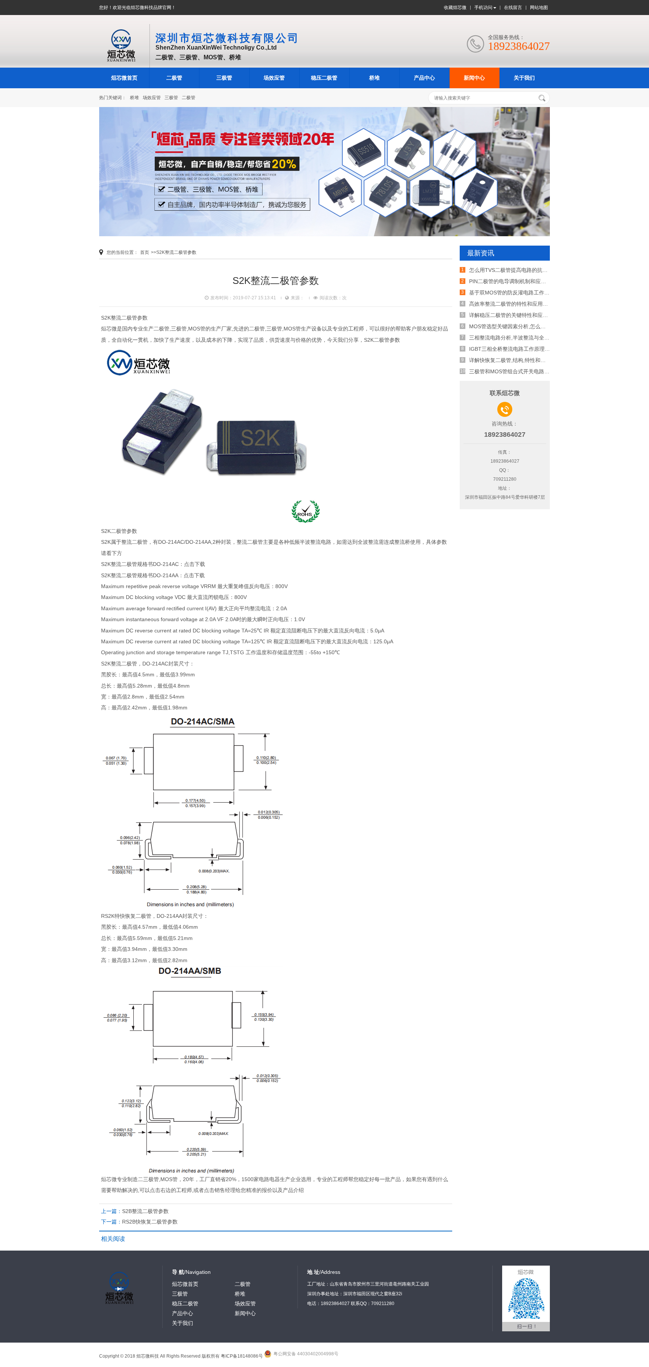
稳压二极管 (324, 78)
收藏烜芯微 (455, 7)
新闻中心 (474, 78)
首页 (144, 252)
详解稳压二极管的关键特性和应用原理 (513, 315)
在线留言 (513, 7)
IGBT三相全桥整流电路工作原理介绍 (512, 349)
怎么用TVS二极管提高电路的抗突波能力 (516, 270)
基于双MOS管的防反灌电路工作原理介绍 (517, 293)
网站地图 (539, 7)
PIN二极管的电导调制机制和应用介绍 (513, 281)
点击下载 (194, 564)
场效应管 (274, 78)
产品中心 (424, 78)
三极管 (224, 78)
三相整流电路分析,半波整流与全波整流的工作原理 (527, 338)
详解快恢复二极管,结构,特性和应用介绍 (515, 360)
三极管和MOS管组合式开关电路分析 (512, 371)
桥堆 (374, 78)
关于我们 (524, 78)
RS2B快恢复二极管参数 (150, 1222)
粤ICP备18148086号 (242, 1356)
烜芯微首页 (124, 78)
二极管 (174, 78)
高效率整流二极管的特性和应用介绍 (511, 304)
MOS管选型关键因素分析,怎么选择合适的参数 (523, 326)
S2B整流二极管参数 (145, 1211)
